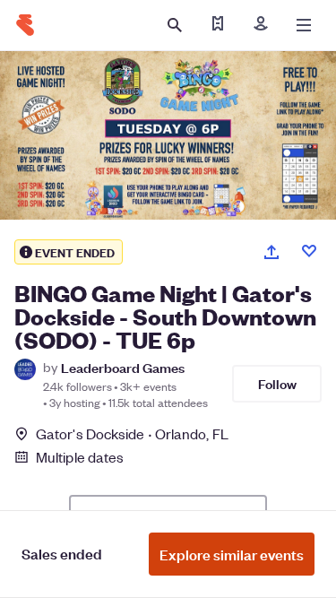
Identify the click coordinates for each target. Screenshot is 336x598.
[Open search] (175, 25)
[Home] (25, 25)
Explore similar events (231, 554)
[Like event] (309, 251)
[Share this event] (271, 252)
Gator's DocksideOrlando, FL (132, 433)
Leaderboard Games (123, 367)
